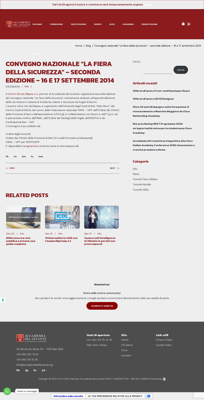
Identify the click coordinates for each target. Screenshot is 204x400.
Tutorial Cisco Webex (145, 179)
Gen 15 (88, 234)
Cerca (136, 61)
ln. (32, 156)
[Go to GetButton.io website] (7, 397)
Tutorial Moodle (142, 184)
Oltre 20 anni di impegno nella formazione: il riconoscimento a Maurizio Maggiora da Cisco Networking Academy (161, 111)
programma (30, 146)
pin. (24, 156)
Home (78, 45)
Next (112, 168)
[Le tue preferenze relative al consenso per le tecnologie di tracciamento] (3, 300)
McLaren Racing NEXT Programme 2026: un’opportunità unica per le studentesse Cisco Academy (162, 128)
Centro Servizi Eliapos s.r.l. (23, 94)
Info (26, 86)
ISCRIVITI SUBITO (102, 306)
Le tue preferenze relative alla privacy (115, 396)
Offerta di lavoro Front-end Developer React (161, 91)
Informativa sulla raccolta (68, 396)
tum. (40, 156)
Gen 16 (48, 234)
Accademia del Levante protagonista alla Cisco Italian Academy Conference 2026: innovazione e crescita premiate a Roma (164, 145)
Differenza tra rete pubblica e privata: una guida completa (20, 241)
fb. (7, 156)
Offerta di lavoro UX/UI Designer (153, 99)
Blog (88, 45)
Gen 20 (10, 234)
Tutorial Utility (141, 189)
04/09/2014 (13, 86)
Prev (12, 168)
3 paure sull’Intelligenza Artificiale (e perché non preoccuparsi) (99, 241)
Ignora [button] (148, 4)
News (136, 174)
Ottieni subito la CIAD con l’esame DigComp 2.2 (61, 239)
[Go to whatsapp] (7, 391)
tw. (15, 156)
